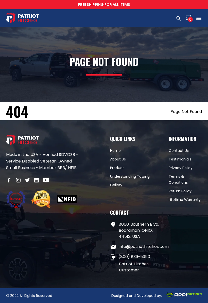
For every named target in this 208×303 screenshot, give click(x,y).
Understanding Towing (130, 176)
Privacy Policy (181, 167)
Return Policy (180, 191)
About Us (118, 159)
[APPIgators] (184, 295)
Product (117, 167)
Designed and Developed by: (136, 295)
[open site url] (16, 200)
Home (115, 150)
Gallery (116, 185)
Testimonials (180, 159)
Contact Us (179, 150)
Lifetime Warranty (185, 199)
